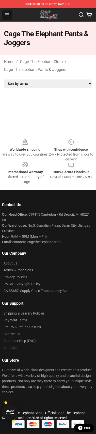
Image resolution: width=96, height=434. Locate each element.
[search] (81, 15)
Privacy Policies (15, 277)
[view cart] (89, 15)
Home (9, 61)
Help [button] (87, 428)
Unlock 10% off (10, 412)
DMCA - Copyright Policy (21, 284)
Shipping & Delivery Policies (24, 313)
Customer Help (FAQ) (19, 341)
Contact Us (11, 334)
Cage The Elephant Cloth (41, 61)
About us (10, 263)
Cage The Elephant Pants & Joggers (35, 69)
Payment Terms (15, 320)
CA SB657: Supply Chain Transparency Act (35, 291)
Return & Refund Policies (22, 327)
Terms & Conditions (18, 270)
